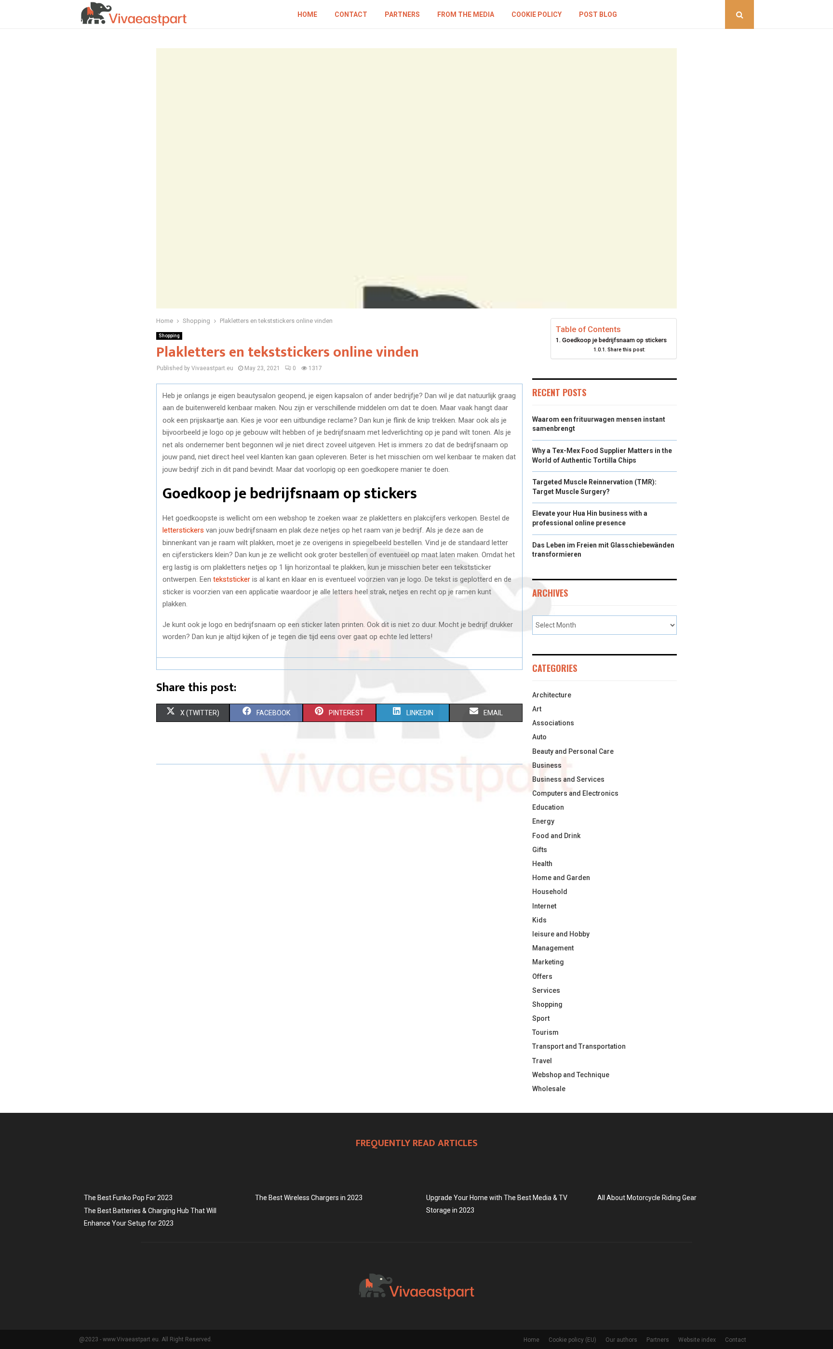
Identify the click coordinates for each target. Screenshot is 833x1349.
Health (542, 864)
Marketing (548, 962)
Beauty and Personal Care (573, 751)
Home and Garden (561, 878)
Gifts (539, 850)
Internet (544, 906)
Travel (542, 1061)
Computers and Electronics (575, 793)
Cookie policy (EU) (572, 1339)
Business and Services (568, 779)
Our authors (621, 1339)
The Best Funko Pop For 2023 (128, 1198)
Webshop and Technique (570, 1075)
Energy (543, 821)
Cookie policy (536, 14)
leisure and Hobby (561, 934)
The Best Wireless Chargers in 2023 (309, 1198)
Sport (541, 1018)
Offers (542, 976)
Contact (351, 14)
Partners (402, 14)
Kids (539, 920)
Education (548, 807)
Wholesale (548, 1089)
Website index (697, 1339)
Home (307, 14)
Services (546, 990)
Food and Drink (556, 836)
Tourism (545, 1032)
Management (553, 948)
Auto (539, 737)
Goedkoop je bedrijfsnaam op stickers (614, 340)
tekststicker (231, 579)
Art (536, 709)
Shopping (169, 335)
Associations (553, 723)
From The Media (465, 14)
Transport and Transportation (579, 1046)
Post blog (598, 14)
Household (549, 891)
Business (547, 765)
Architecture (551, 695)
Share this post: (626, 349)
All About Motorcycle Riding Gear (647, 1198)
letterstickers (183, 530)
